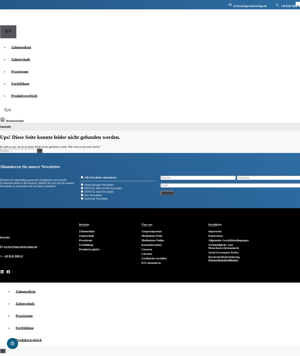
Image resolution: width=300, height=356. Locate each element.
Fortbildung (20, 83)
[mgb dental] (17, 23)
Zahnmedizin (21, 47)
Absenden (167, 192)
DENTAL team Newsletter (99, 191)
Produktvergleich (24, 96)
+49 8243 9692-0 (13, 256)
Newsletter (16, 4)
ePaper (4, 4)
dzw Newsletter (93, 195)
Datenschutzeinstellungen (223, 260)
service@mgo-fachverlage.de (20, 246)
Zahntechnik (20, 59)
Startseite (5, 126)
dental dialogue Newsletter (99, 184)
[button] (8, 110)
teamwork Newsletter (96, 198)
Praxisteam (19, 71)
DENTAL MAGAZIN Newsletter (103, 188)
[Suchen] (39, 150)
